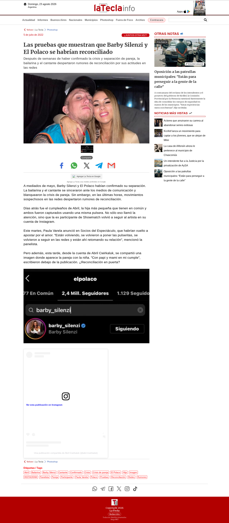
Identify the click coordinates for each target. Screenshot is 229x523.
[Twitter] (119, 488)
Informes (43, 20)
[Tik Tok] (135, 488)
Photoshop (106, 20)
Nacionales (75, 20)
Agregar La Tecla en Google (88, 176)
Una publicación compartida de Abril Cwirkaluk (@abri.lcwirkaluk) (66, 453)
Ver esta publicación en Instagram (44, 405)
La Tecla (39, 30)
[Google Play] (188, 11)
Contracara (156, 20)
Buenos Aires (58, 20)
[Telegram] (102, 488)
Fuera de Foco (124, 20)
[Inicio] (25, 4)
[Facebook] (110, 488)
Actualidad (28, 20)
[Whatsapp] (94, 488)
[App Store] (184, 11)
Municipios (91, 20)
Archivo (140, 20)
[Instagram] (127, 488)
